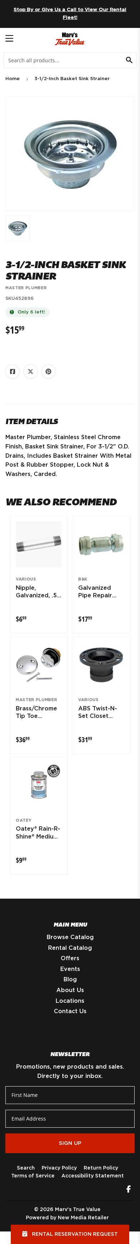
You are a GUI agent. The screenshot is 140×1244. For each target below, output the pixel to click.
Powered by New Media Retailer (67, 1217)
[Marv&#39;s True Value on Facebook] (128, 1190)
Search (26, 1168)
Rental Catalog (70, 948)
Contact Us (70, 1011)
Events (70, 969)
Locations (70, 1001)
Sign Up (70, 1143)
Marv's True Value (78, 1209)
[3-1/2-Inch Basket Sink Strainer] (17, 228)
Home (12, 79)
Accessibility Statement (92, 1176)
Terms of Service (33, 1176)
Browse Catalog (70, 937)
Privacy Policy (59, 1168)
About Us (70, 990)
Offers (70, 958)
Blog (70, 979)
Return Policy (101, 1168)
